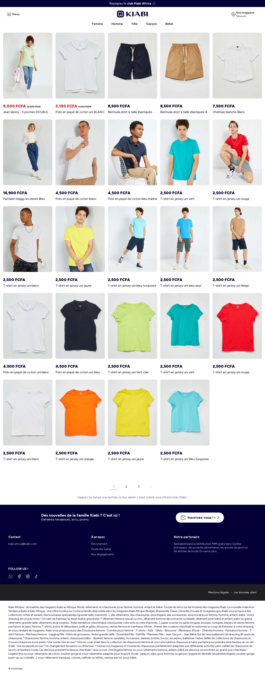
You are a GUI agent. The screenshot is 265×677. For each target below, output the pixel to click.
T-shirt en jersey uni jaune (73, 285)
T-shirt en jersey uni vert (177, 199)
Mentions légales (218, 592)
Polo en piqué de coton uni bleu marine (80, 372)
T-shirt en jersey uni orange (74, 459)
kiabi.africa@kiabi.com (22, 544)
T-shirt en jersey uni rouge (231, 199)
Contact (14, 537)
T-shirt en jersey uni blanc (21, 285)
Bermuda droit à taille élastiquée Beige (185, 112)
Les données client (245, 592)
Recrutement (99, 544)
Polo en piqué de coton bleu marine (132, 199)
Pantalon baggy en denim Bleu (24, 199)
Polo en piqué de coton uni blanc (26, 372)
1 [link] (113, 486)
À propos (98, 537)
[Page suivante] (151, 486)
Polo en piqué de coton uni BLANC (80, 112)
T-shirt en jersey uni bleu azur (180, 285)
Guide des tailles (101, 549)
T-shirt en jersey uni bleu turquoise (132, 285)
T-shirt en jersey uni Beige (231, 285)
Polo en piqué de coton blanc (75, 199)
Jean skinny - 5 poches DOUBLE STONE (27, 112)
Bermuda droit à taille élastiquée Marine (132, 112)
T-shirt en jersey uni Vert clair (128, 372)
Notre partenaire (186, 537)
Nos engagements (102, 554)
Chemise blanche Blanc (229, 112)
